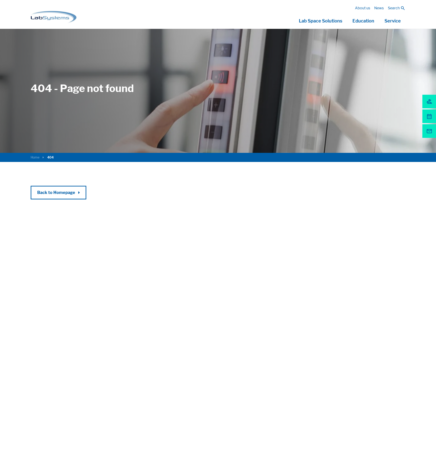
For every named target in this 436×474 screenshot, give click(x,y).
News (379, 8)
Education (363, 21)
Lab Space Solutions (320, 21)
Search (394, 8)
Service (392, 21)
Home (35, 157)
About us (362, 8)
